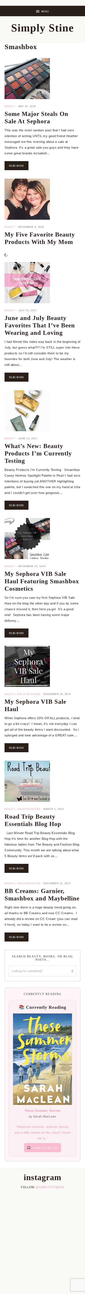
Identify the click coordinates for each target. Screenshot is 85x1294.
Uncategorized (29, 694)
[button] (42, 11)
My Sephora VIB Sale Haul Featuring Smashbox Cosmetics (42, 581)
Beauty (10, 106)
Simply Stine (42, 28)
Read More (16, 165)
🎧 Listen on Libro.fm (42, 1147)
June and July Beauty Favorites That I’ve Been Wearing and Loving (40, 325)
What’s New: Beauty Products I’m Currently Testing (38, 453)
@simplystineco (49, 1187)
